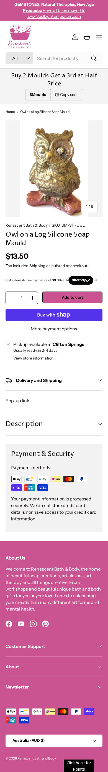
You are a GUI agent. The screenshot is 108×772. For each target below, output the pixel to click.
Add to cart (72, 297)
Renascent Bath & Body (27, 225)
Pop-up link (17, 400)
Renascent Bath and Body (36, 758)
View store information (33, 358)
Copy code (69, 94)
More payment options (54, 328)
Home (10, 111)
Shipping (37, 265)
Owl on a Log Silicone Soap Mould (45, 111)
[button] (87, 37)
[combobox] (54, 58)
